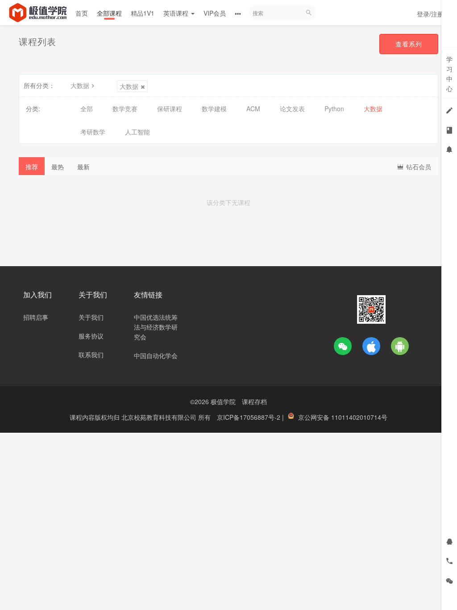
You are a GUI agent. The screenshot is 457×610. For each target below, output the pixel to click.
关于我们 (91, 317)
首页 (81, 12)
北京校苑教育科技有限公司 (159, 417)
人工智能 (137, 131)
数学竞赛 (124, 108)
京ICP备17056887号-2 (249, 417)
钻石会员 (417, 166)
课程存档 (254, 401)
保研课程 (169, 108)
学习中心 (449, 73)
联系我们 (91, 354)
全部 (86, 108)
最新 (83, 166)
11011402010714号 (359, 417)
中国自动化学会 (156, 355)
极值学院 (223, 401)
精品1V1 (142, 12)
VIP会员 (215, 12)
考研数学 (92, 131)
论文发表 (292, 108)
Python (334, 108)
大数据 (80, 85)
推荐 (31, 166)
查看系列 (408, 43)
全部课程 (109, 12)
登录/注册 (430, 13)
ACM (253, 108)
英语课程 (176, 12)
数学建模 (214, 108)
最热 (57, 166)
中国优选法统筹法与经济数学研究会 (156, 327)
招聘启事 (35, 317)
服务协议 (91, 335)
